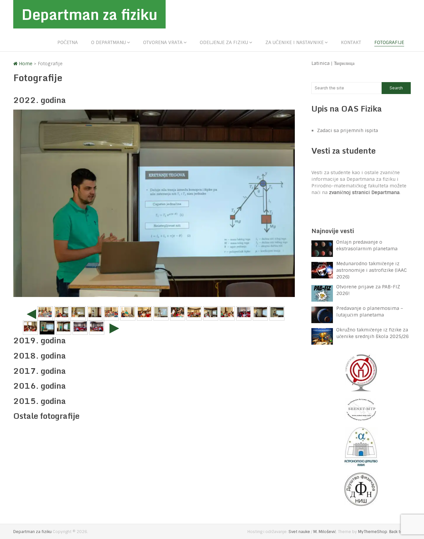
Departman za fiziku (89, 14)
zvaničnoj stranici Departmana (364, 192)
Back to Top (400, 531)
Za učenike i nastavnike (294, 42)
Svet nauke (299, 531)
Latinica (320, 63)
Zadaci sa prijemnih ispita (347, 130)
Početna (67, 42)
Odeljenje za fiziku (224, 42)
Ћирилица (344, 63)
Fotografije (389, 42)
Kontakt (351, 42)
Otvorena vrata (163, 42)
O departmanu (108, 42)
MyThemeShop (372, 531)
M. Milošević (324, 531)
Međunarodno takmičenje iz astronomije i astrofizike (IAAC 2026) (371, 270)
